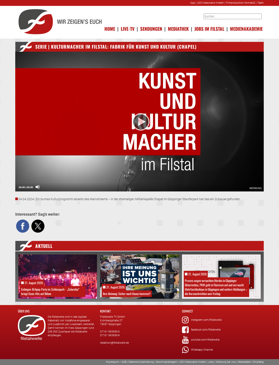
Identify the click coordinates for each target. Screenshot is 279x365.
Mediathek (178, 28)
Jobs (211, 361)
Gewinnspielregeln (166, 361)
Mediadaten (244, 361)
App (192, 2)
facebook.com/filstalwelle (206, 329)
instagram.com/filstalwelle (206, 319)
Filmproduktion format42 (240, 2)
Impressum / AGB (116, 361)
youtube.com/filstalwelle (205, 339)
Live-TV (127, 28)
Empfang (258, 361)
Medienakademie (246, 28)
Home (109, 28)
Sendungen (151, 28)
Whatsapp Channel (202, 349)
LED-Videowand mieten (210, 2)
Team (260, 2)
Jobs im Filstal (209, 28)
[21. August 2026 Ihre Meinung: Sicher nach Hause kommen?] (139, 276)
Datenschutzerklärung (141, 361)
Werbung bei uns (226, 361)
